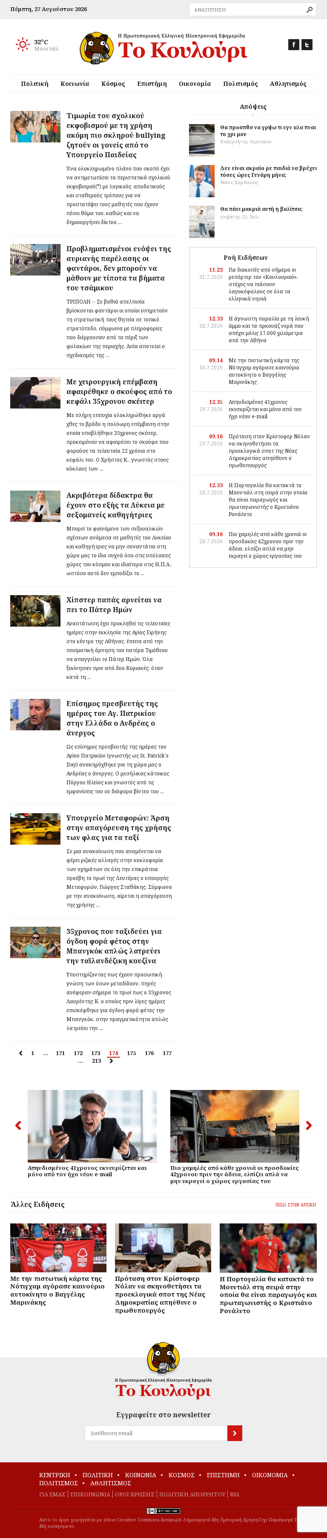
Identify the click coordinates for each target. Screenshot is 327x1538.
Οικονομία (195, 83)
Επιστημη (223, 1475)
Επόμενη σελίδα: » (111, 1060)
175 (131, 1053)
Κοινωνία (74, 83)
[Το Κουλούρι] (163, 1370)
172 (78, 1053)
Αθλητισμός (288, 83)
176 (149, 1053)
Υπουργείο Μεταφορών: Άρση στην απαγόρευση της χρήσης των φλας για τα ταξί (118, 827)
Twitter (307, 44)
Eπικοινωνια (90, 1494)
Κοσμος (182, 1475)
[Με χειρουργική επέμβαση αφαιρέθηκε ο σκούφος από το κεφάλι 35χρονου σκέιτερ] (35, 393)
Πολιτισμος (58, 1483)
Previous (18, 1125)
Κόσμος (113, 83)
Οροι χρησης (135, 1494)
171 (60, 1053)
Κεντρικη (54, 1475)
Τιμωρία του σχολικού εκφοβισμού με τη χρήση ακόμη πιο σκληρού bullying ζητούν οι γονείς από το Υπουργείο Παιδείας (116, 135)
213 (96, 1060)
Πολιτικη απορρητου (192, 1494)
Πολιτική (35, 83)
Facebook (293, 44)
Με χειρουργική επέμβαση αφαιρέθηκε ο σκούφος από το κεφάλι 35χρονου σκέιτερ (119, 391)
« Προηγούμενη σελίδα (20, 1053)
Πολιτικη (98, 1475)
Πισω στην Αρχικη (295, 1205)
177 (167, 1053)
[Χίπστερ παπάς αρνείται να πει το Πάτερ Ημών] (35, 611)
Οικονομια (270, 1475)
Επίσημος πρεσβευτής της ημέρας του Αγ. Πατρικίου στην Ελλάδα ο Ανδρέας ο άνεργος (112, 718)
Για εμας (52, 1494)
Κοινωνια (140, 1475)
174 (113, 1053)
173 (95, 1053)
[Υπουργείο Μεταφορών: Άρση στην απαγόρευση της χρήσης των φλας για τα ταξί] (35, 829)
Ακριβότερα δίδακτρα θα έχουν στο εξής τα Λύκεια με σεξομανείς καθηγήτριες (115, 505)
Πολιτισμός (240, 83)
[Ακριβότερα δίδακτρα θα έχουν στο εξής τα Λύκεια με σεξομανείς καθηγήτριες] (35, 506)
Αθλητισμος (110, 1483)
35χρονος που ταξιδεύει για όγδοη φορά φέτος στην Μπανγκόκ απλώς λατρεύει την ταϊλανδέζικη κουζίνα (114, 946)
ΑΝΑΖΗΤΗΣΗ (310, 10)
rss (234, 1494)
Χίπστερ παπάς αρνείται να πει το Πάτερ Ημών (114, 604)
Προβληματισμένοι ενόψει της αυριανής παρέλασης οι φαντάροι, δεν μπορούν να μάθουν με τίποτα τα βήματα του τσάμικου (118, 268)
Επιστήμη (152, 83)
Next (309, 1125)
